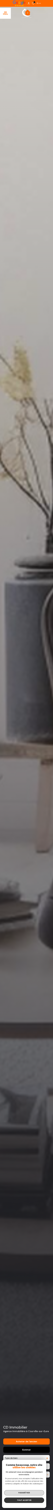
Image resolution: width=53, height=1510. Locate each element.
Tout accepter (24, 1500)
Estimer (26, 1449)
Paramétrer (24, 1492)
